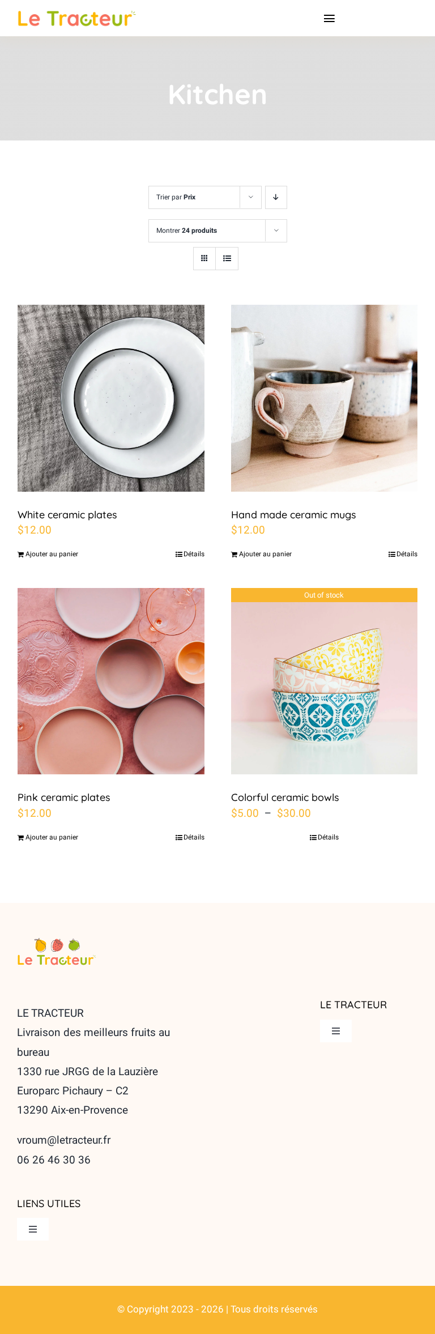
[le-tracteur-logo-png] (57, 942)
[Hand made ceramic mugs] (324, 398)
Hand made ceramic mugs (293, 514)
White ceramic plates (67, 514)
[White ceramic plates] (111, 398)
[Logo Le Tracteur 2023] (77, 15)
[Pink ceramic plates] (111, 681)
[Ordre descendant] (276, 197)
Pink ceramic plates (64, 797)
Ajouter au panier (51, 554)
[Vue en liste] (227, 259)
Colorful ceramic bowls (285, 797)
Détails (194, 554)
